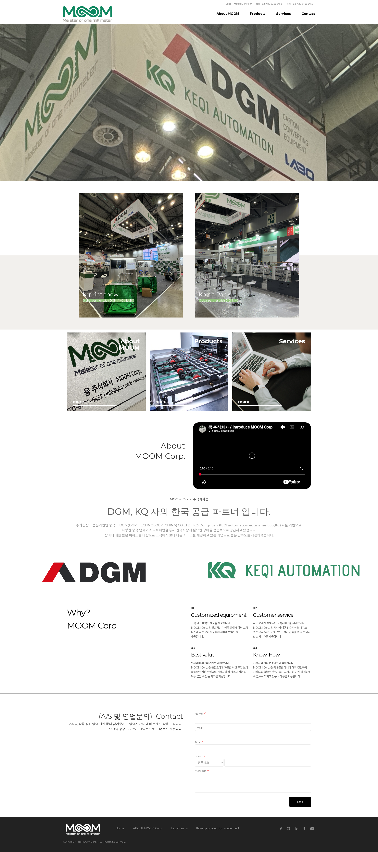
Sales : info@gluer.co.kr (239, 3)
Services (283, 14)
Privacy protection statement (217, 828)
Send (300, 801)
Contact (308, 14)
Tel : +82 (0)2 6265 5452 (269, 3)
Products (257, 14)
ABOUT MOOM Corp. (147, 828)
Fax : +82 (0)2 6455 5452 (299, 3)
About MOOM (228, 14)
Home (120, 828)
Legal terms (179, 828)
